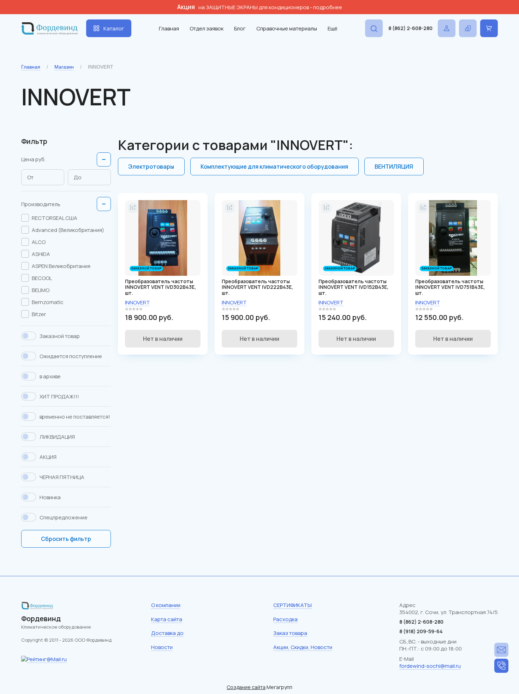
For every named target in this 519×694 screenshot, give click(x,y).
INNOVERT (137, 302)
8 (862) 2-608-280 (410, 28)
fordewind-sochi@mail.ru (430, 666)
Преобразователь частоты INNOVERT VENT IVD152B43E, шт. (353, 287)
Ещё (333, 28)
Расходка (285, 619)
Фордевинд (41, 618)
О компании (165, 605)
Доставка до (167, 633)
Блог (240, 28)
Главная (169, 28)
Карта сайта (166, 619)
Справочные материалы (286, 28)
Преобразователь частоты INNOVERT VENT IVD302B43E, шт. (160, 287)
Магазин (64, 67)
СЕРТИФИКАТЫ (292, 605)
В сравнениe (133, 208)
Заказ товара (290, 633)
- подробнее (326, 7)
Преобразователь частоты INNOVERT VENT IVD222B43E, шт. (257, 287)
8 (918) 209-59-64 (421, 631)
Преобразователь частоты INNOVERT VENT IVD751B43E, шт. (450, 287)
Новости (162, 647)
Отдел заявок (206, 28)
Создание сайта (246, 687)
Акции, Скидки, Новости (302, 647)
